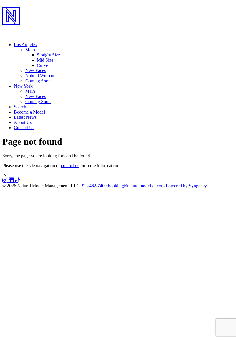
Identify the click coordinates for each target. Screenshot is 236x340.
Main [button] (30, 49)
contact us (70, 165)
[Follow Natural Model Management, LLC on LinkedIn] (12, 180)
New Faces (35, 70)
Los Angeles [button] (25, 44)
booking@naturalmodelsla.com (136, 185)
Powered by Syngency (186, 185)
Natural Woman (39, 75)
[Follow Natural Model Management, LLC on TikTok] (17, 180)
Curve (42, 65)
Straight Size (48, 54)
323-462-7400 (94, 185)
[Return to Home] (118, 29)
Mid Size (45, 60)
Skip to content (16, 4)
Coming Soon (38, 80)
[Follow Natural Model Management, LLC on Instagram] (5, 180)
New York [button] (23, 86)
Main (30, 91)
